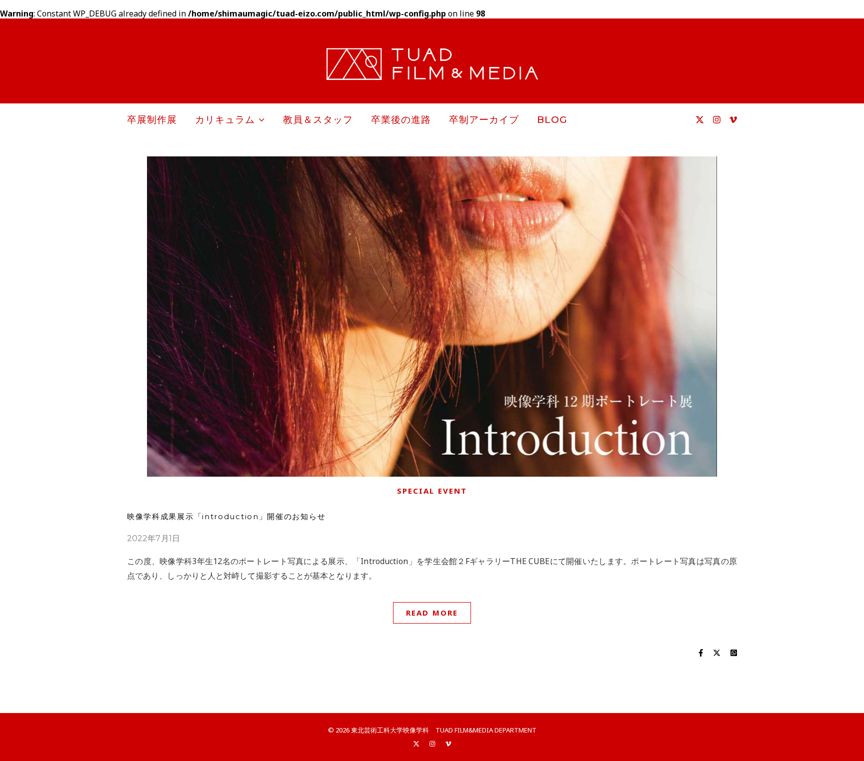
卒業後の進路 (401, 119)
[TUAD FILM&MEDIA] (432, 63)
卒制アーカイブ (484, 119)
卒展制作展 (152, 119)
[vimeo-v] (733, 119)
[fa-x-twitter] (701, 119)
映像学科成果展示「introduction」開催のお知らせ (226, 516)
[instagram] (717, 119)
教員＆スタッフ (318, 119)
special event (432, 491)
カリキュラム (225, 119)
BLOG (552, 119)
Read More (432, 613)
